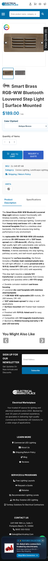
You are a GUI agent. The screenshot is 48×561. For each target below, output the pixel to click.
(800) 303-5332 (22, 529)
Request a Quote (25, 485)
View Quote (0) (45, 38)
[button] (30, 4)
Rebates (25, 490)
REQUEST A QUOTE (33, 154)
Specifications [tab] (33, 199)
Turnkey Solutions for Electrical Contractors (25, 504)
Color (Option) (11, 121)
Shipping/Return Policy (25, 452)
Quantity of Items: (11, 136)
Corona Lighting (22, 170)
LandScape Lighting (39, 170)
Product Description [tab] (10, 201)
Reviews (25, 462)
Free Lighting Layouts (25, 480)
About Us (25, 447)
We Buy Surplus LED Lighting (25, 500)
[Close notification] (43, 540)
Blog (25, 457)
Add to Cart (14, 155)
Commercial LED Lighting (25, 442)
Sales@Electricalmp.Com (22, 534)
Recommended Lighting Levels (25, 495)
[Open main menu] (4, 14)
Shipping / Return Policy (19, 174)
